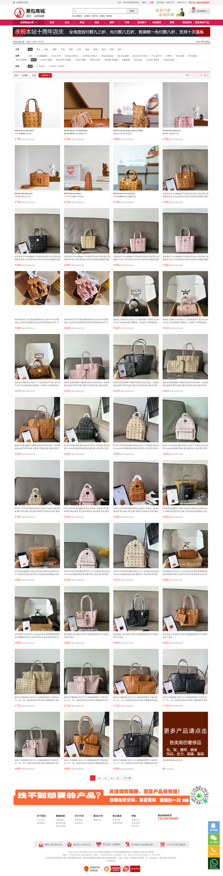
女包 (67, 22)
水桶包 (102, 16)
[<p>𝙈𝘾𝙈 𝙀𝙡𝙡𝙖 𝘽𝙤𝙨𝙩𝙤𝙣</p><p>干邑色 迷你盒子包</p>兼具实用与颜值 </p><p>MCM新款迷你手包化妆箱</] (38, 175)
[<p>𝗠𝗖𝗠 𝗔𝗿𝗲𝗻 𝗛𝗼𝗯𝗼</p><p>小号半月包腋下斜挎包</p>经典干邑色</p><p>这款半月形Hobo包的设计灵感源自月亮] (87, 175)
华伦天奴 (138, 60)
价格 (34, 75)
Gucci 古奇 (56, 56)
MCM (41, 42)
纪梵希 (169, 56)
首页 (52, 22)
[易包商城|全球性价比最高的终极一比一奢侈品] (29, 13)
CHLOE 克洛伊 (152, 60)
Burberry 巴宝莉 (140, 56)
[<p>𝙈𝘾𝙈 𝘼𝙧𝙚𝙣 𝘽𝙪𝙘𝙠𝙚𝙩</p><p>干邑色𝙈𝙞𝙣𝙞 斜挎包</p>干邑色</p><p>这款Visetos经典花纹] (38, 116)
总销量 (25, 75)
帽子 (120, 49)
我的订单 (170, 2)
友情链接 (41, 823)
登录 (144, 2)
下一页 (203, 75)
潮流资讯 (187, 22)
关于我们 (41, 820)
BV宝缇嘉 (192, 56)
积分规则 (79, 820)
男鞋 (71, 49)
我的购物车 (202, 11)
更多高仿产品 (202, 22)
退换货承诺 (117, 823)
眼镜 (95, 49)
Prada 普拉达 (107, 56)
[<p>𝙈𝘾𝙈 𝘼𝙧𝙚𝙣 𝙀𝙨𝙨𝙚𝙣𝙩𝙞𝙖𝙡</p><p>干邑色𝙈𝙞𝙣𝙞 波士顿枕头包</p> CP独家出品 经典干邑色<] (136, 179)
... (94, 823)
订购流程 (60, 820)
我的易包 (160, 2)
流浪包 (95, 16)
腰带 (112, 22)
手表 (127, 22)
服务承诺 (116, 820)
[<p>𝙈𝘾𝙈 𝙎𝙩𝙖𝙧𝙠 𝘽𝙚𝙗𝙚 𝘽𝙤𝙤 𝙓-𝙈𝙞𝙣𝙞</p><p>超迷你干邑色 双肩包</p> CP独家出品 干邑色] (136, 112)
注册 (151, 2)
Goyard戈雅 (169, 60)
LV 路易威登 (41, 56)
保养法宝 (135, 820)
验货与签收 (61, 826)
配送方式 (98, 820)
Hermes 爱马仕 (71, 56)
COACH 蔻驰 (46, 60)
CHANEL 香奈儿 (90, 56)
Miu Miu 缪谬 (123, 56)
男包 (82, 22)
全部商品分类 (27, 22)
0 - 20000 (40, 66)
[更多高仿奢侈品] (185, 734)
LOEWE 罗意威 (111, 60)
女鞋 (79, 49)
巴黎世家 (126, 60)
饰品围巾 (157, 22)
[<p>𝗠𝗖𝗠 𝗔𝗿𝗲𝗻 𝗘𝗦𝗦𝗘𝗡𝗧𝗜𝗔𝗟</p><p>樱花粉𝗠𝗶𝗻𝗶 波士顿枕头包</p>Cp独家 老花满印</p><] (87, 116)
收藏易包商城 (22, 2)
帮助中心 (181, 2)
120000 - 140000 (56, 66)
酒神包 (109, 16)
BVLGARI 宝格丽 (63, 60)
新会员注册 (61, 823)
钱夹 (97, 22)
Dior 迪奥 (180, 56)
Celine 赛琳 (80, 60)
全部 (30, 56)
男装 (172, 22)
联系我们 (135, 826)
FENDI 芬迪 (95, 60)
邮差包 (87, 16)
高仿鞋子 (142, 22)
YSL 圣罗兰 (156, 56)
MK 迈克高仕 (21, 60)
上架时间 (44, 75)
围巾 (104, 49)
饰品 (87, 49)
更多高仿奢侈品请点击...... (174, 760)
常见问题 (135, 823)
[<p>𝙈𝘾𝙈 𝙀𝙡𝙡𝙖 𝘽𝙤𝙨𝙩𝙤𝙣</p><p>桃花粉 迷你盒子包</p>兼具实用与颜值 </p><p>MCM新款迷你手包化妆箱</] (185, 112)
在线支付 (79, 823)
